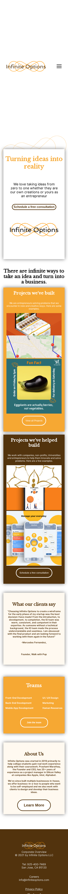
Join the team (34, 722)
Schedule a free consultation (34, 206)
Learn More (34, 805)
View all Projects (34, 420)
